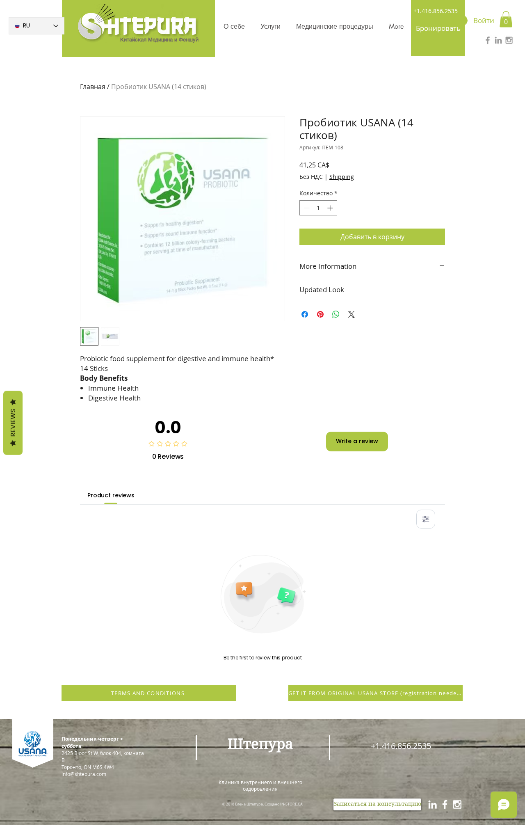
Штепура (260, 744)
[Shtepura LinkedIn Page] (498, 40)
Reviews (13, 423)
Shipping (341, 177)
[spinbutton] (318, 208)
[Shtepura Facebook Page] (488, 40)
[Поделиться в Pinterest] (320, 314)
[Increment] (331, 208)
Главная (92, 86)
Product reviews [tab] (111, 495)
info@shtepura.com (84, 774)
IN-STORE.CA (291, 804)
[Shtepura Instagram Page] (509, 40)
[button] (506, 19)
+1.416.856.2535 (435, 11)
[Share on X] (351, 314)
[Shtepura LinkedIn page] (432, 804)
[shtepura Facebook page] (445, 804)
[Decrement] (306, 208)
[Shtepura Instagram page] (457, 804)
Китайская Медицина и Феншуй (159, 40)
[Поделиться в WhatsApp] (336, 314)
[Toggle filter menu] (425, 519)
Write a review (357, 441)
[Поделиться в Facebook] (305, 314)
